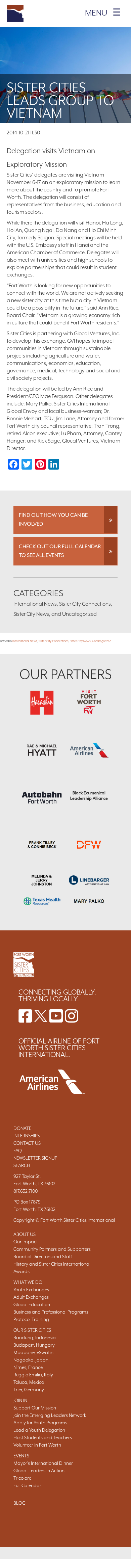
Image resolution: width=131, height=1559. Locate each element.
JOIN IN (20, 1400)
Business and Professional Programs (50, 1312)
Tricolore (22, 1478)
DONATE (22, 1128)
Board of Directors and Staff (42, 1256)
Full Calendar (27, 1485)
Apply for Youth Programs (40, 1422)
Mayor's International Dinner (43, 1463)
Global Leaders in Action (38, 1470)
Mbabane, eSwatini (33, 1352)
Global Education (31, 1304)
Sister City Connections (54, 641)
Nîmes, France (28, 1367)
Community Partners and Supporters (52, 1249)
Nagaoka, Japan (30, 1360)
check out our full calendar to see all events (60, 551)
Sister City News (80, 641)
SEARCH (21, 1165)
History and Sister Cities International (51, 1264)
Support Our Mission (34, 1407)
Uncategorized (101, 641)
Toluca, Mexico (28, 1382)
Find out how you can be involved (53, 519)
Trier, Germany (28, 1389)
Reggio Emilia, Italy (33, 1374)
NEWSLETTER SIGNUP (35, 1158)
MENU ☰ (103, 13)
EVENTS (21, 1455)
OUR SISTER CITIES (32, 1330)
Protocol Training (31, 1319)
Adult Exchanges (31, 1297)
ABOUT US (24, 1234)
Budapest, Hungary (34, 1345)
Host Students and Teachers (42, 1437)
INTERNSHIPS (26, 1135)
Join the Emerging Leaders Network (49, 1415)
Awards (21, 1271)
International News (24, 641)
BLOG (19, 1503)
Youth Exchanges (31, 1289)
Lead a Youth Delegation (39, 1430)
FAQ (17, 1150)
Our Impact (25, 1241)
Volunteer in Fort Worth (37, 1445)
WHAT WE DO (27, 1282)
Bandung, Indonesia (34, 1337)
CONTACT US (27, 1143)
